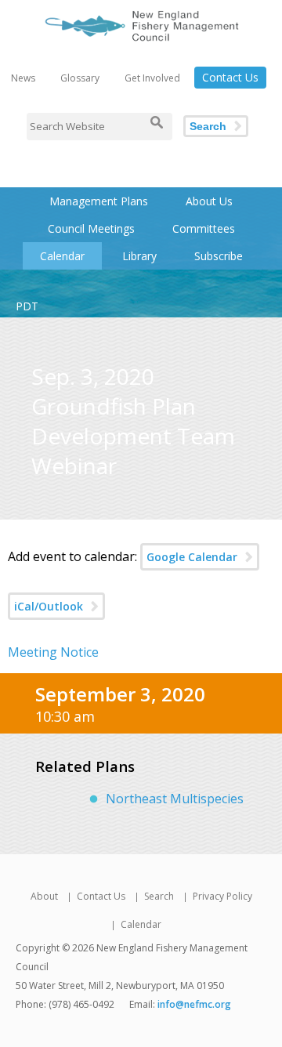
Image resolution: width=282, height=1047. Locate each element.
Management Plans (98, 201)
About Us (209, 201)
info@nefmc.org (194, 1004)
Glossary (79, 78)
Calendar (62, 255)
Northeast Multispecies (175, 798)
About (44, 896)
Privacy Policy (222, 896)
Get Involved (152, 78)
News (23, 78)
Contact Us (230, 77)
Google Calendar (191, 556)
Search (208, 126)
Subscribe (218, 255)
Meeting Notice (53, 652)
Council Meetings (91, 228)
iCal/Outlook (48, 606)
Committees (203, 228)
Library (139, 255)
